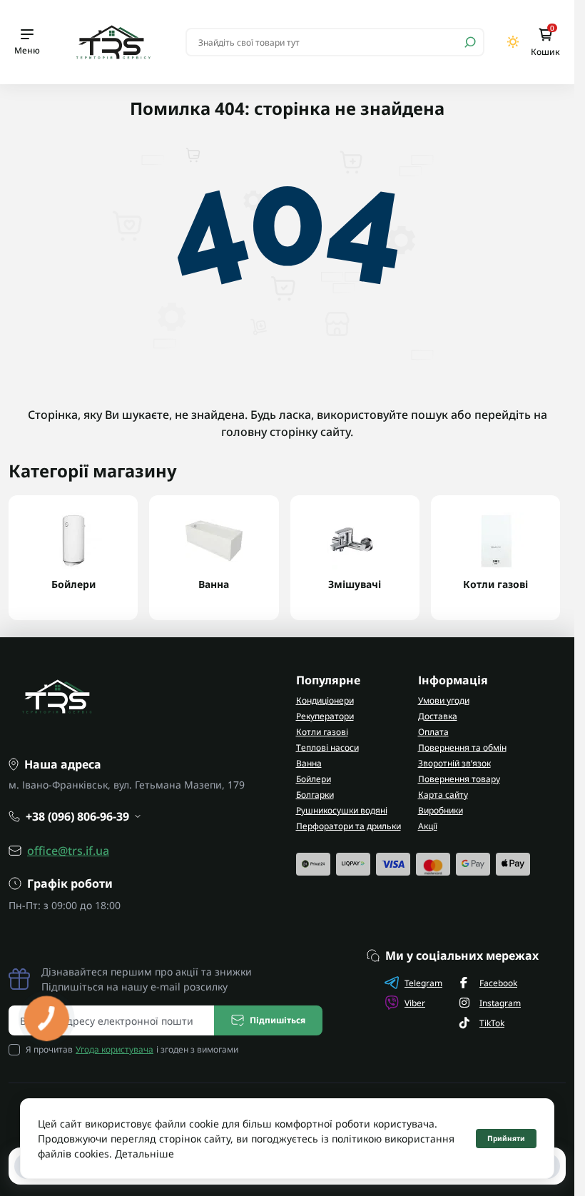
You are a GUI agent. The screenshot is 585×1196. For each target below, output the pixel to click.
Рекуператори (325, 716)
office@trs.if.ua (68, 850)
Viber (415, 1003)
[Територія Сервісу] (113, 42)
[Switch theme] (513, 42)
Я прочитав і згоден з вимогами (132, 1049)
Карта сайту (443, 795)
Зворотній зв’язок (454, 763)
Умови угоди (443, 700)
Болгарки (315, 795)
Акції (427, 826)
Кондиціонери (325, 700)
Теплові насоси (327, 747)
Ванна (309, 763)
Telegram (423, 983)
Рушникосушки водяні (341, 810)
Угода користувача (114, 1049)
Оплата (433, 732)
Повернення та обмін (462, 747)
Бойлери (313, 779)
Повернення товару (459, 779)
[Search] (470, 42)
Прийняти (506, 1138)
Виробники (440, 810)
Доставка (437, 716)
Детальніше (144, 1153)
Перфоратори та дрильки (348, 826)
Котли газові (322, 732)
